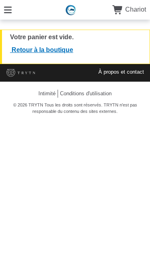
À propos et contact (121, 72)
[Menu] (8, 9)
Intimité (47, 93)
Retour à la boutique (41, 49)
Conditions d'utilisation (86, 93)
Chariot (135, 9)
